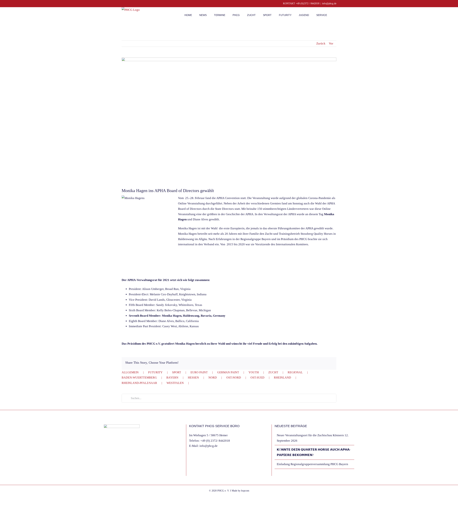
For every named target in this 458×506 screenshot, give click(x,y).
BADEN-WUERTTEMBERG (139, 377)
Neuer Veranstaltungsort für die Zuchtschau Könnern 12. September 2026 (313, 438)
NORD (212, 377)
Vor (331, 43)
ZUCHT (273, 372)
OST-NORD (233, 377)
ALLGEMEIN (130, 372)
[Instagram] (110, 471)
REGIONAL (295, 372)
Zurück (320, 43)
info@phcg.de (329, 3)
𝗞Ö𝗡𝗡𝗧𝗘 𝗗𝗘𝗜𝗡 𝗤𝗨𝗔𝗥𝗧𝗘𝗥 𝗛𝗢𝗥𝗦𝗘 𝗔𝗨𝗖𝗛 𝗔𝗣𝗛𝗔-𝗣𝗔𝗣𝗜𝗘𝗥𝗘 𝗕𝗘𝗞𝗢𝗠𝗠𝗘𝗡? (314, 452)
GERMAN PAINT (228, 372)
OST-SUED (257, 377)
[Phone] (119, 471)
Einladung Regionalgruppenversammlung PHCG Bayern (312, 464)
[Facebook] (105, 471)
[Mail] (114, 471)
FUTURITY (155, 372)
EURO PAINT (199, 372)
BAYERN (172, 377)
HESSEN (193, 377)
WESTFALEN (175, 382)
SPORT (176, 372)
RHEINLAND (282, 377)
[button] (335, 14)
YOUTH (254, 372)
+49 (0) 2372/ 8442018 (215, 440)
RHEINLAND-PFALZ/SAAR (139, 382)
